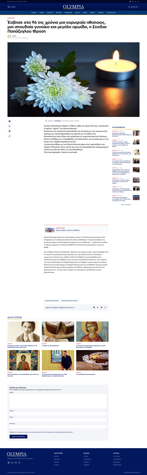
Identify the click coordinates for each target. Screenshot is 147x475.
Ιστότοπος (12, 423)
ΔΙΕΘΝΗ (92, 12)
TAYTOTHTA (116, 456)
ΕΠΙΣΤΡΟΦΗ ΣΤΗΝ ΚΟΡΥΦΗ (132, 472)
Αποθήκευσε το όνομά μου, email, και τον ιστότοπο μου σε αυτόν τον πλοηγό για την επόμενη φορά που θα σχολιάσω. (41, 432)
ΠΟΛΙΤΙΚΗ (50, 12)
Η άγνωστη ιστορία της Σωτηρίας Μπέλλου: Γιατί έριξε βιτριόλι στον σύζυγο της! (22, 346)
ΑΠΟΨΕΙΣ (59, 12)
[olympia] (73, 7)
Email (11, 417)
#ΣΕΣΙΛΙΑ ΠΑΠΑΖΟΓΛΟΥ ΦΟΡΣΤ (69, 300)
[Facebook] (130, 1)
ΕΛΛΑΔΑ (33, 12)
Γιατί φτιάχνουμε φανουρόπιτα (85, 374)
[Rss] (138, 1)
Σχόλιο (11, 392)
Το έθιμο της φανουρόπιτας (50, 345)
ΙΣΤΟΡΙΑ (77, 12)
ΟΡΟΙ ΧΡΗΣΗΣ (117, 459)
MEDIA (85, 12)
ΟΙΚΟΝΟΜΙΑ (68, 12)
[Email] (135, 1)
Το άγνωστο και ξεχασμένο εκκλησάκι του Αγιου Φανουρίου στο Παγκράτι (91, 346)
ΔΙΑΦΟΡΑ (101, 12)
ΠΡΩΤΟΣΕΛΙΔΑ (111, 12)
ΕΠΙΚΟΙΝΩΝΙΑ (117, 465)
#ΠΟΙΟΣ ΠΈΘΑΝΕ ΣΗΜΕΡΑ (52, 300)
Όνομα (11, 411)
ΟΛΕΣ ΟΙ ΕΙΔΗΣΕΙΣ (126, 204)
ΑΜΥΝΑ (41, 12)
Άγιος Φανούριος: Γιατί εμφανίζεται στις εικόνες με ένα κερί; (23, 375)
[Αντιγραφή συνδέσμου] (9, 136)
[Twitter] (133, 1)
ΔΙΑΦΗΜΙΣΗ (116, 462)
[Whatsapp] (9, 131)
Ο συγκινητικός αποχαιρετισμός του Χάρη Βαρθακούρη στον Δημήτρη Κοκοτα (54, 375)
